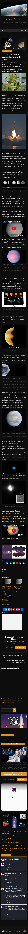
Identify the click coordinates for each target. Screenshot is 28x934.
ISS (5, 842)
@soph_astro (15, 888)
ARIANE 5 (2, 833)
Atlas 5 (25, 833)
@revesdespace (15, 864)
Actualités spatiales (8, 831)
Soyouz (3, 851)
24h (20, 906)
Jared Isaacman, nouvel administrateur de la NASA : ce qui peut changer (14, 661)
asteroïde (17, 833)
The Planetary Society (16, 540)
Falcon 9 (16, 839)
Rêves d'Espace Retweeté (13, 886)
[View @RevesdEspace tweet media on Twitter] (18, 911)
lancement (19, 842)
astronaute (22, 833)
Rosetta (14, 848)
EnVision (18, 513)
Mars (13, 845)
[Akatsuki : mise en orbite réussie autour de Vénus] (7, 581)
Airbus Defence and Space (21, 831)
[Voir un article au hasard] (25, 30)
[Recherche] (14, 710)
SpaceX (8, 851)
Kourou (12, 842)
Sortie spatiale (22, 848)
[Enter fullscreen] (24, 473)
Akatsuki (13, 62)
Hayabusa (23, 839)
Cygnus (2, 839)
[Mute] (17, 473)
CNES (19, 836)
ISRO (2, 842)
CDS (12, 836)
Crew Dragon (23, 836)
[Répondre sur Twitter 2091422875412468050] (5, 883)
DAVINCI (4, 515)
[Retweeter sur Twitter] (7, 886)
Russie (17, 848)
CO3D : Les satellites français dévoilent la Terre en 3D (14, 656)
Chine (15, 836)
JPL (10, 842)
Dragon (6, 839)
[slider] (9, 473)
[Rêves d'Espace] (2, 30)
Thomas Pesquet (14, 851)
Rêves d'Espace (14, 19)
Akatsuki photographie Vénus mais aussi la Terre (18, 586)
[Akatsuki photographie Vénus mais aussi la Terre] (18, 581)
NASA (18, 845)
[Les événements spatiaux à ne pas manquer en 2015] (7, 596)
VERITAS (9, 515)
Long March (4, 845)
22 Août (21, 888)
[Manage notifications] (25, 931)
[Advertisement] (12, 622)
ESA (9, 839)
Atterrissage (3, 836)
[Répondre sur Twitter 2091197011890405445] (5, 902)
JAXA (16, 62)
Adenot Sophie (8, 888)
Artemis (13, 833)
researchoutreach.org (6, 540)
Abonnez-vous (20, 647)
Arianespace (8, 833)
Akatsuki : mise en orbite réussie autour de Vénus (6, 586)
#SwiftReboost (7, 867)
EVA (13, 839)
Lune (9, 846)
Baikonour (8, 836)
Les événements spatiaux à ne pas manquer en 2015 (6, 600)
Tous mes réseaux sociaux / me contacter (14, 731)
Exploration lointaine (7, 51)
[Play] (4, 473)
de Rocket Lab (17, 518)
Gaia (20, 839)
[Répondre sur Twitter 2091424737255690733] (5, 869)
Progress (3, 848)
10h (20, 864)
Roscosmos (9, 848)
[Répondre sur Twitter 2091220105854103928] (5, 914)
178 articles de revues (11, 475)
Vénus (19, 62)
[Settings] (22, 473)
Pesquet (23, 845)
